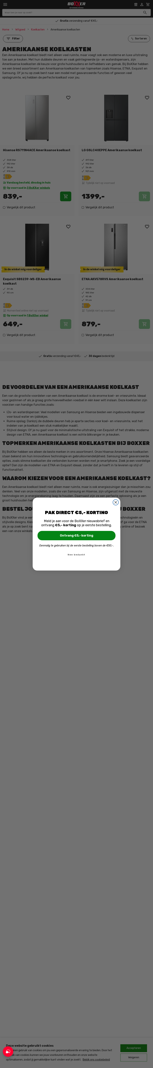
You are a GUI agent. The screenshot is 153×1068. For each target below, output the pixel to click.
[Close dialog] (115, 502)
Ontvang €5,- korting (76, 535)
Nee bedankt (76, 554)
